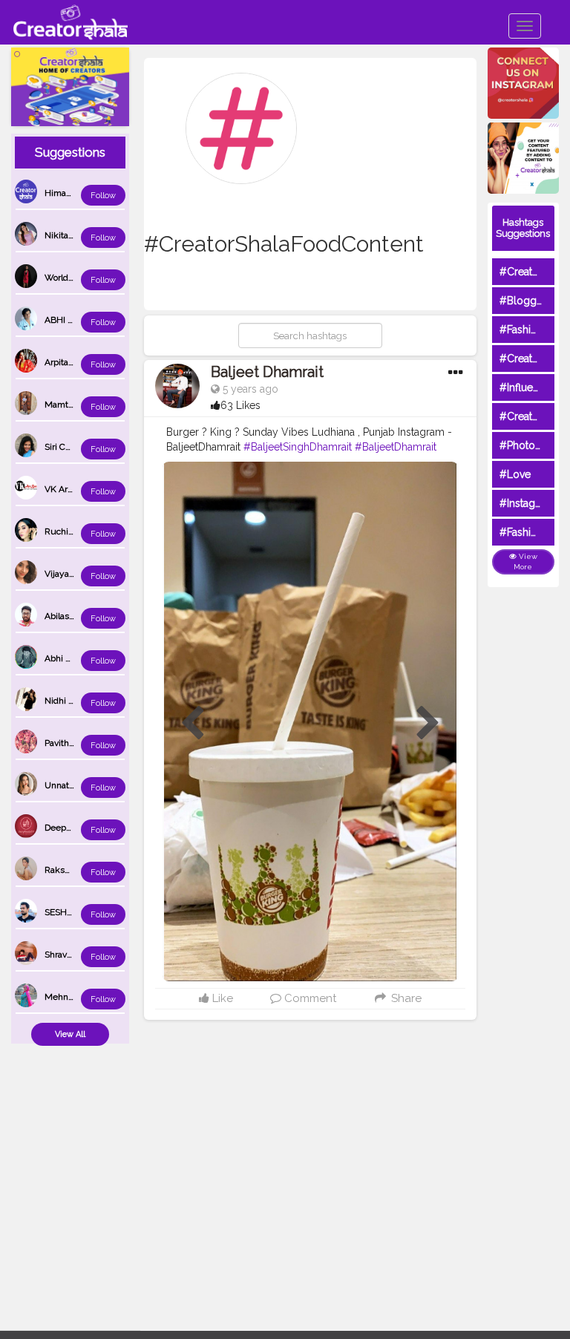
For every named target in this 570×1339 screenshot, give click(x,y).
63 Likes (240, 405)
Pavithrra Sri (68, 743)
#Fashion (521, 329)
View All (70, 1034)
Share (404, 998)
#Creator (521, 416)
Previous (192, 723)
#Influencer (526, 387)
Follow (103, 195)
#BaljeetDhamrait (395, 447)
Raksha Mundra (76, 870)
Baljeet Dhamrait (267, 372)
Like (221, 998)
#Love (515, 474)
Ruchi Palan (68, 531)
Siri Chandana (72, 447)
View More (525, 561)
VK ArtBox (65, 489)
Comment (308, 998)
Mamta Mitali (71, 404)
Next (428, 723)
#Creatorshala (533, 272)
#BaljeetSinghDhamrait (297, 447)
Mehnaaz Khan (75, 997)
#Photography (534, 445)
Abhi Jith (62, 658)
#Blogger (522, 301)
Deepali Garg (70, 827)
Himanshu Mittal (78, 193)
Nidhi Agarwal (73, 700)
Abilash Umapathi (80, 616)
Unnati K (62, 785)
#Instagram (526, 503)
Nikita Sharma (73, 235)
